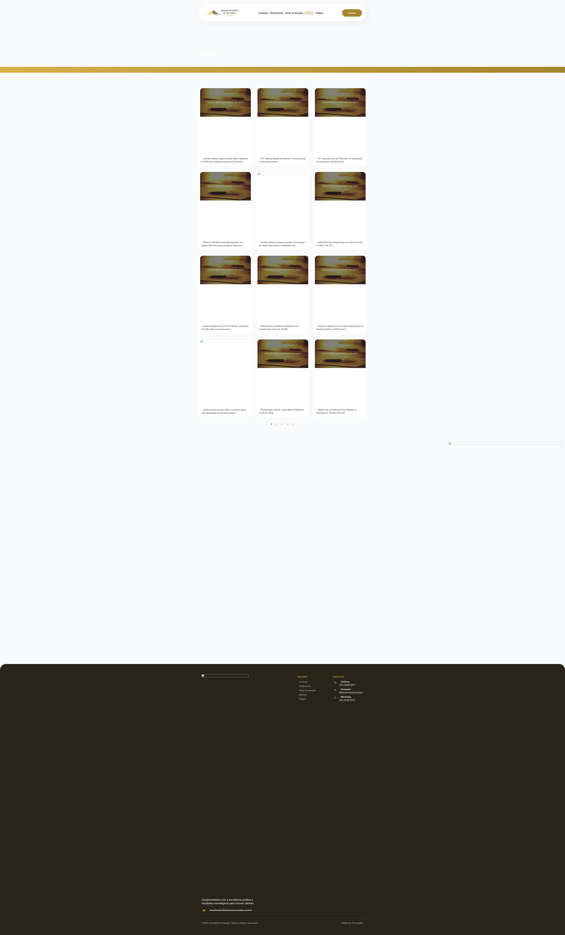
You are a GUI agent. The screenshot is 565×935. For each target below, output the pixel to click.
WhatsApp (346, 697)
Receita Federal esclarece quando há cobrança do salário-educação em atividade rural (282, 244)
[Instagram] (335, 690)
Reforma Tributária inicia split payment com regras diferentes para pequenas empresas (222, 244)
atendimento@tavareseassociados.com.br (231, 910)
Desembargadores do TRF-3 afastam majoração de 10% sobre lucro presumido (225, 327)
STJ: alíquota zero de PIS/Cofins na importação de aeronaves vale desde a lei (339, 160)
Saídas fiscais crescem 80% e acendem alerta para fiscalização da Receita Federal (224, 411)
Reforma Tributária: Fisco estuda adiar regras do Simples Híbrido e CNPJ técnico (339, 327)
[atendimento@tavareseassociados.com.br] (204, 910)
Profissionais (276, 13)
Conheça (263, 13)
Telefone (345, 681)
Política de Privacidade (352, 923)
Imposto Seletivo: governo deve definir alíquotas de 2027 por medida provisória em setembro (225, 160)
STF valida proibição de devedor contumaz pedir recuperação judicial (282, 160)
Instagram (346, 689)
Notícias (309, 13)
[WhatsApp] (335, 697)
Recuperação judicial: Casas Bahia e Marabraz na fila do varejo (281, 411)
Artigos (319, 13)
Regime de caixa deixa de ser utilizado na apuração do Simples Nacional (336, 411)
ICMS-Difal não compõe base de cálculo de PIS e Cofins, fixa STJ (339, 244)
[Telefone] (335, 682)
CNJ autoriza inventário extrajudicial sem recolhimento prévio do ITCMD (278, 327)
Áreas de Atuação (294, 13)
